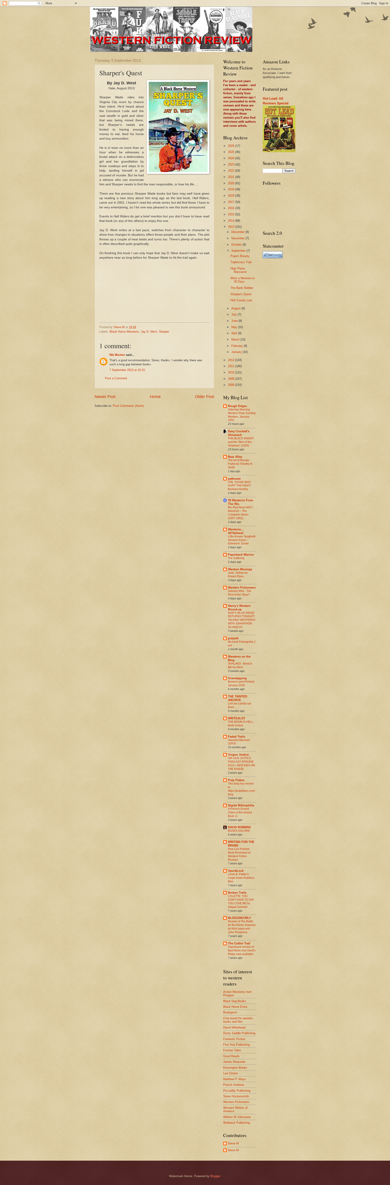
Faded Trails (236, 736)
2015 (231, 214)
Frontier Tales (232, 1050)
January (237, 352)
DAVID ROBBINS (239, 827)
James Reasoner (234, 1061)
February (237, 345)
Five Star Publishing (236, 1044)
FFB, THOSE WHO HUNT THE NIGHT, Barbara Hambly (239, 486)
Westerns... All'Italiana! (236, 531)
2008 (231, 385)
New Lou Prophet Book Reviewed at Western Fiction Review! (239, 854)
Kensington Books (235, 1067)
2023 (231, 164)
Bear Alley (235, 456)
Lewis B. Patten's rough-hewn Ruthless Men (241, 878)
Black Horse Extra (235, 1006)
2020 (231, 183)
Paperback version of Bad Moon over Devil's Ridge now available (241, 950)
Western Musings (240, 569)
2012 (231, 360)
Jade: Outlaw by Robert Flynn (238, 574)
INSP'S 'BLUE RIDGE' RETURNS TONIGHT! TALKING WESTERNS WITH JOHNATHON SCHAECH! (241, 620)
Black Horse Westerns (124, 331)
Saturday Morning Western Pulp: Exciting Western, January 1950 (241, 415)
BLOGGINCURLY (239, 918)
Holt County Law (241, 300)
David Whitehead (234, 1027)
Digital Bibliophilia (241, 805)
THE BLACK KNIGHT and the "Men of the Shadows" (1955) (241, 442)
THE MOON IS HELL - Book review (241, 723)
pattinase (234, 478)
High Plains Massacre (238, 270)
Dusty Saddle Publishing (239, 1033)
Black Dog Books (234, 1001)
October (237, 244)
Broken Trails (237, 892)
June (235, 320)
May (234, 327)
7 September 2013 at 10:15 (127, 370)
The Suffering (236, 558)
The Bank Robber (241, 288)
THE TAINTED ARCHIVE (237, 698)
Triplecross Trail (240, 262)
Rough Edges (237, 406)
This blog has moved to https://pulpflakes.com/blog (241, 789)
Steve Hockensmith (236, 1096)
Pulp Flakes (236, 780)
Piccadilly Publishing (236, 1090)
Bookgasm (230, 1012)
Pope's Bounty (239, 256)
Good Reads (231, 1056)
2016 (231, 208)
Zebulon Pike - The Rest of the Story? (239, 592)
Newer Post (105, 396)
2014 (231, 220)
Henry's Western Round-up (239, 607)
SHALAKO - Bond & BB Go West (240, 665)
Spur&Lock (236, 870)
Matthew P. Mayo (234, 1079)
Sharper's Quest (240, 294)
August (236, 308)
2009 (231, 378)
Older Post (204, 396)
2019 (231, 189)
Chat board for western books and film (238, 1020)
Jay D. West (149, 331)
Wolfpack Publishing (236, 1122)
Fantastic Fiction (234, 1039)
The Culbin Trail (239, 943)
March (235, 339)
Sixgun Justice (238, 754)
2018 (231, 195)
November (238, 238)
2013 (231, 226)
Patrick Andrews (233, 1084)
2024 (231, 158)
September (238, 250)
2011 (231, 366)
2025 (231, 152)
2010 (231, 372)
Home (155, 396)
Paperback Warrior (241, 554)
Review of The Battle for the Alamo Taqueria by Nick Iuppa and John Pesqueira (241, 927)
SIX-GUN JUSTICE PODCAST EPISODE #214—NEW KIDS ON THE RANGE (241, 764)
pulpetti (233, 638)
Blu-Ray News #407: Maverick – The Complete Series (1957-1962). (240, 513)
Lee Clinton (230, 1073)
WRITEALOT (236, 718)
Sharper (164, 331)
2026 (231, 145)
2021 (231, 177)
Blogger (215, 1176)
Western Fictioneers (242, 587)
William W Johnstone (237, 1117)
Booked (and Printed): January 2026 (241, 683)
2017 (231, 202)
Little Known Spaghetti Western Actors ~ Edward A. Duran (241, 540)
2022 (231, 170)
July (234, 314)
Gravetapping (237, 678)
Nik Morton (117, 355)
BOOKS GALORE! (239, 830)
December (238, 232)
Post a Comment (116, 378)
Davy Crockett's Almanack (238, 433)
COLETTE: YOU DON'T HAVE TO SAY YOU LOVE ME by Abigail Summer (241, 902)
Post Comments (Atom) (128, 405)
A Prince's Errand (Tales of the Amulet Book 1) (240, 812)
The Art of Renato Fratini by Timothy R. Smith (240, 464)
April (234, 333)
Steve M (233, 1143)
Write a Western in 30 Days (242, 279)
